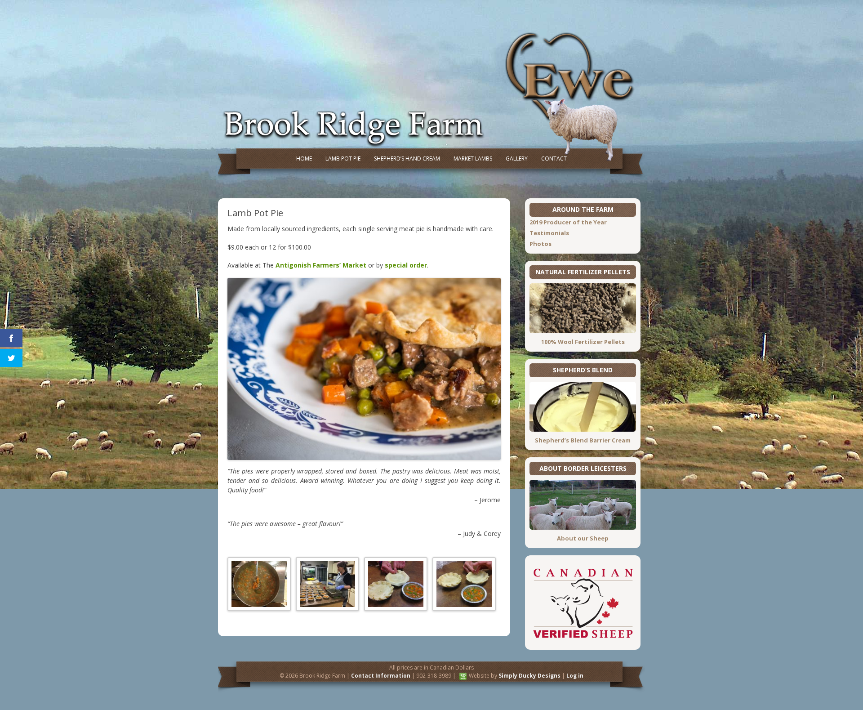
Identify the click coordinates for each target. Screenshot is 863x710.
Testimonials (549, 233)
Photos (540, 244)
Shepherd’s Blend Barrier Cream (583, 440)
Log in (574, 675)
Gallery (517, 158)
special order (406, 265)
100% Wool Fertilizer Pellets (583, 342)
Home (304, 158)
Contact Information (380, 675)
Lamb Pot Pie (342, 158)
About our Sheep (583, 538)
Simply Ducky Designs (529, 675)
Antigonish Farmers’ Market (321, 265)
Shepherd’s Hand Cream (407, 158)
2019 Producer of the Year (568, 222)
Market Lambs (473, 158)
